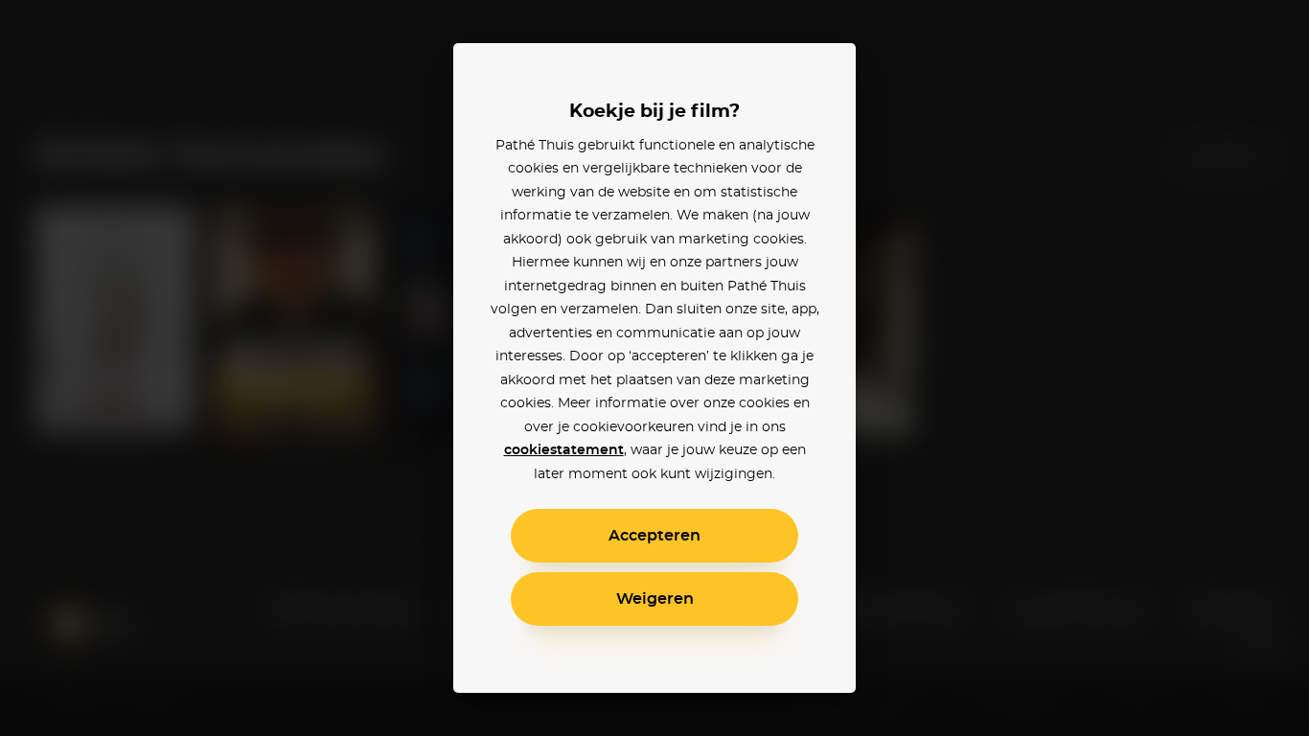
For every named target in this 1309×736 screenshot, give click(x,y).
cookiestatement (564, 450)
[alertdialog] (654, 368)
